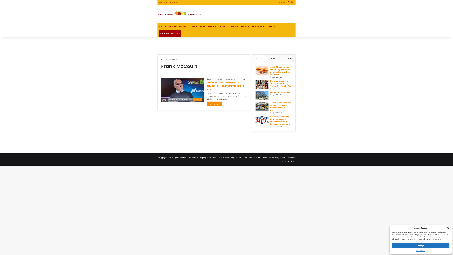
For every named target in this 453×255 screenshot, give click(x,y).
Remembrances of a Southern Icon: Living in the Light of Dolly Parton (280, 83)
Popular (259, 58)
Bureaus (257, 158)
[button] (448, 228)
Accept (421, 246)
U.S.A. (161, 27)
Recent (272, 58)
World (172, 27)
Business (183, 27)
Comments (287, 58)
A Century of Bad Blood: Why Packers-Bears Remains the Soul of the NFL (280, 106)
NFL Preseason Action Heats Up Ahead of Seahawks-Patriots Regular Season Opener (280, 120)
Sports (222, 27)
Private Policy (420, 251)
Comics (270, 27)
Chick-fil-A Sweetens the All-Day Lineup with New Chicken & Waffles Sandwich (280, 71)
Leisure (233, 27)
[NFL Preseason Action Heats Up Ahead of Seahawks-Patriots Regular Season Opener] (262, 119)
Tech (194, 27)
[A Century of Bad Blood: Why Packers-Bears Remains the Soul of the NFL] (262, 106)
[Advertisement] (250, 12)
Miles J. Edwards (213, 79)
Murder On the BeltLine (280, 92)
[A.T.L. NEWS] (179, 13)
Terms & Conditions (288, 158)
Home (165, 59)
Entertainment (207, 27)
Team (250, 158)
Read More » (214, 104)
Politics (245, 27)
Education (257, 27)
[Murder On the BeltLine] (262, 95)
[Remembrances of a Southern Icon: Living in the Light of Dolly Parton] (262, 84)
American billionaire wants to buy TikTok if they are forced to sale (225, 86)
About (244, 158)
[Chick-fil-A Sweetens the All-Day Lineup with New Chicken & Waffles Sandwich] (262, 70)
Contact (265, 158)
